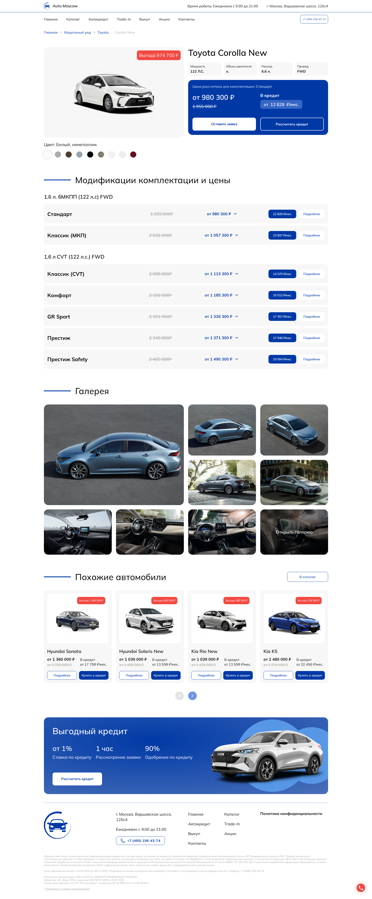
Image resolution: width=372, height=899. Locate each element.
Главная (51, 19)
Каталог (73, 19)
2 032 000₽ (160, 235)
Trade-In (124, 19)
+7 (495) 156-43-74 (314, 19)
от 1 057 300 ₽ (218, 235)
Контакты (186, 19)
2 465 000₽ (160, 359)
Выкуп (144, 19)
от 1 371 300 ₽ (218, 337)
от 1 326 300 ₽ (218, 316)
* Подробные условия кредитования (67, 888)
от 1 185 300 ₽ (218, 295)
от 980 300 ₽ (219, 213)
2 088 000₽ (160, 273)
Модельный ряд (77, 32)
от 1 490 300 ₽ (218, 359)
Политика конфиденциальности (291, 814)
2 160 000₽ (160, 295)
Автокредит (98, 19)
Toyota (103, 32)
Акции (164, 19)
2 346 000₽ (160, 337)
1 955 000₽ (161, 214)
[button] (192, 695)
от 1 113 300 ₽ (218, 273)
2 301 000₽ (160, 316)
